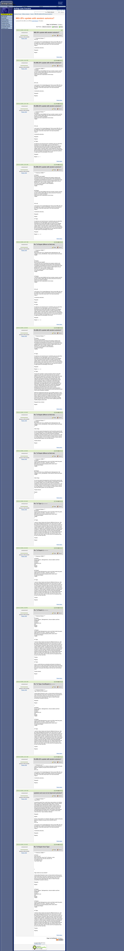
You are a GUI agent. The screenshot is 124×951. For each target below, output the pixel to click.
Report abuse (59, 56)
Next (62, 26)
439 (55, 607)
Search (62, 12)
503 (55, 790)
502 (55, 756)
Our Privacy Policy (37, 943)
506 (55, 844)
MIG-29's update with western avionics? (43, 13)
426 (55, 60)
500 (55, 681)
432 (55, 164)
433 (55, 242)
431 (55, 103)
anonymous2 (35, 20)
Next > (61, 24)
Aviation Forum (17, 13)
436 (55, 451)
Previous (56, 26)
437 (55, 501)
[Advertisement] (37, 2)
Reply (54, 35)
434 (55, 327)
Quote (60, 35)
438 (55, 548)
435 (55, 412)
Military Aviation (25, 13)
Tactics (32, 13)
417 (62, 30)
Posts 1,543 (24, 38)
